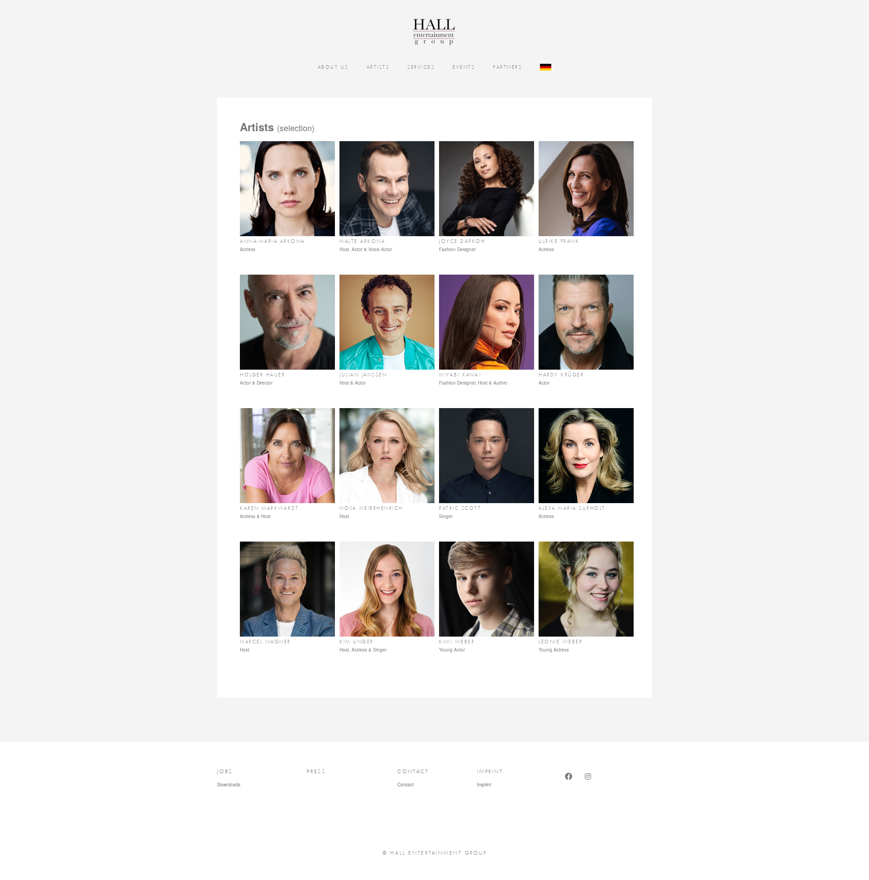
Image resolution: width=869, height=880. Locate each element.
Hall (430, 32)
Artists (378, 67)
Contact (405, 784)
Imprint (484, 784)
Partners (507, 67)
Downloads (228, 784)
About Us (333, 67)
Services (420, 67)
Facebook (569, 784)
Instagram (589, 784)
